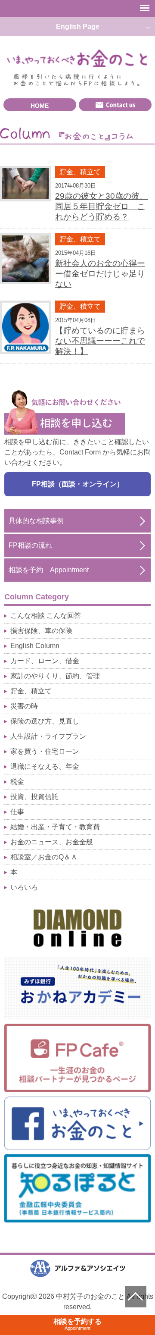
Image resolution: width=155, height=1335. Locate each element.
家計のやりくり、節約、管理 (55, 676)
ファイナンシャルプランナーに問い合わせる (115, 104)
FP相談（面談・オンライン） (78, 484)
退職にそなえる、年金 (44, 766)
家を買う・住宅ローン (44, 751)
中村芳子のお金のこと (77, 59)
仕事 (17, 811)
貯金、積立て (80, 171)
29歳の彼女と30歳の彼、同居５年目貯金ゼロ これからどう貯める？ (101, 206)
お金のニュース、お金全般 (51, 842)
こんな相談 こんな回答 (45, 615)
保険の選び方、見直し (44, 721)
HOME (40, 105)
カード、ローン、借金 (44, 660)
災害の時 (24, 706)
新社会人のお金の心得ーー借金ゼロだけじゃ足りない (100, 273)
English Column (34, 645)
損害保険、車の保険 (41, 630)
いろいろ (24, 887)
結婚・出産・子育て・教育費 (55, 826)
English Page (77, 26)
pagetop (135, 1296)
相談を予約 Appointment (49, 569)
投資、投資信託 (34, 796)
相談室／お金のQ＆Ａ (44, 857)
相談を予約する (77, 1324)
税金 (17, 781)
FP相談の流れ (30, 545)
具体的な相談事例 (36, 520)
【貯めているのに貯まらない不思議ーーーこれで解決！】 (100, 341)
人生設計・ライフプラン (48, 736)
